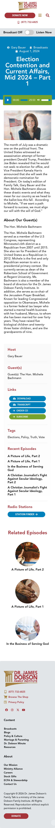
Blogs (7, 732)
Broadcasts (40, 47)
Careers (8, 772)
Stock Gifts (10, 776)
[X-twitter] (18, 710)
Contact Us (10, 784)
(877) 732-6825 (29, 22)
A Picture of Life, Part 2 (24, 456)
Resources (9, 747)
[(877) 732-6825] (18, 22)
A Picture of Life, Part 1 (24, 461)
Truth (33, 437)
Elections (14, 437)
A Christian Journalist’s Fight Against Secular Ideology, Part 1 (27, 491)
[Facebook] (6, 710)
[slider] (24, 100)
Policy (25, 437)
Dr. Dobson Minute (15, 743)
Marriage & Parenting (16, 739)
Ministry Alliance (13, 768)
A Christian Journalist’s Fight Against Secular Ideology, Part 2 (27, 478)
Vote (42, 437)
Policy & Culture (13, 736)
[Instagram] (12, 710)
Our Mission (10, 765)
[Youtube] (23, 710)
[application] (27, 100)
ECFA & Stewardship (16, 780)
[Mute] (38, 100)
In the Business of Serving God (25, 468)
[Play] (8, 100)
